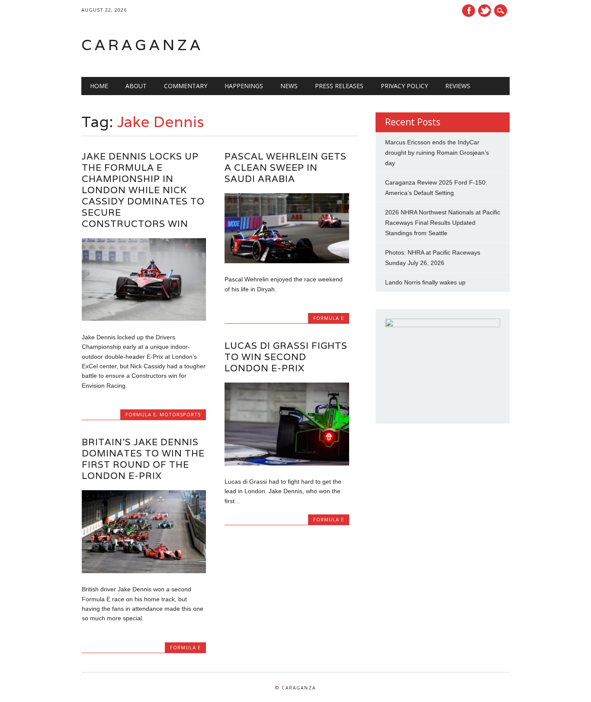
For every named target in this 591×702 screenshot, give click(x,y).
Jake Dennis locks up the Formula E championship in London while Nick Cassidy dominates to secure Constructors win (143, 190)
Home (99, 86)
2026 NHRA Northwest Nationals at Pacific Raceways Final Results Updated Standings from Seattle (442, 222)
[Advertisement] (399, 45)
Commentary (185, 86)
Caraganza (142, 44)
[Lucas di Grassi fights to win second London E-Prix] (287, 463)
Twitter (484, 10)
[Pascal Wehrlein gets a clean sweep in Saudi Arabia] (287, 261)
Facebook (468, 10)
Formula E (140, 414)
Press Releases (339, 86)
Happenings (244, 86)
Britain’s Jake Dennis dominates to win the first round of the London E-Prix (143, 459)
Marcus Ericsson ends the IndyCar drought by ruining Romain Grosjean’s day (437, 152)
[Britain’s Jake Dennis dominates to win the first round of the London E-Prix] (144, 571)
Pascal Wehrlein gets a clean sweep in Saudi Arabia (286, 167)
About (136, 86)
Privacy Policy (404, 86)
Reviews (457, 86)
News (289, 86)
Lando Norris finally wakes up (425, 282)
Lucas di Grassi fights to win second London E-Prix (286, 357)
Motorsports (180, 414)
